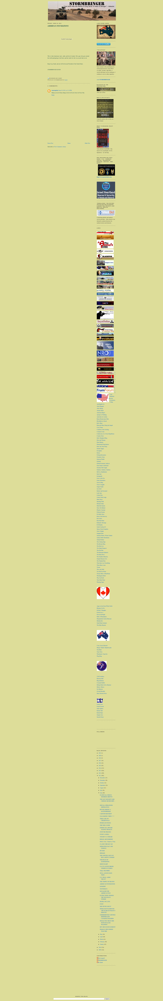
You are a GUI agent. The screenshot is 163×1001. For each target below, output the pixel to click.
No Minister (100, 689)
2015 (100, 765)
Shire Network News (102, 693)
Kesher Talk (100, 710)
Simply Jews (100, 715)
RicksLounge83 (101, 958)
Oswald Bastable (101, 691)
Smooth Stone (100, 717)
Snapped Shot (100, 533)
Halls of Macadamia (102, 616)
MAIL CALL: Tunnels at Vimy (107, 841)
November (102, 780)
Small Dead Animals (102, 623)
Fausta (98, 453)
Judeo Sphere (100, 708)
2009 (100, 950)
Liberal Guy (100, 495)
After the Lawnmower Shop (111, 400)
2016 (100, 763)
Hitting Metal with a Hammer (104, 685)
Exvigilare (99, 451)
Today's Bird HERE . (105, 870)
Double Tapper (100, 448)
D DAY (101, 904)
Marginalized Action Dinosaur (104, 619)
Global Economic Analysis (103, 463)
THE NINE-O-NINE (105, 825)
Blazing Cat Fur (101, 608)
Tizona (98, 567)
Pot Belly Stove (100, 514)
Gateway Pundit (100, 459)
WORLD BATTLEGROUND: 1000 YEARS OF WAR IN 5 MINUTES (107, 910)
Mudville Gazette (101, 506)
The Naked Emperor (102, 548)
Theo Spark (100, 962)
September (103, 785)
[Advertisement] (60, 130)
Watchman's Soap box (102, 654)
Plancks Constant (101, 510)
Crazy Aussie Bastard (102, 645)
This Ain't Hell (100, 569)
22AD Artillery (100, 676)
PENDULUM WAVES (105, 823)
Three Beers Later (101, 565)
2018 (100, 758)
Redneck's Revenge (101, 522)
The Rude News (101, 554)
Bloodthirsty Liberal (102, 421)
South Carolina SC (101, 527)
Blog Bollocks (100, 680)
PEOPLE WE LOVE (105, 901)
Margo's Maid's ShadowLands (104, 647)
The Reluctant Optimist (102, 552)
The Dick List (100, 546)
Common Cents (100, 431)
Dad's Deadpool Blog (102, 438)
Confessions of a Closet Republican (105, 434)
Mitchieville (100, 621)
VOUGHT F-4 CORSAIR (106, 837)
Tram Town (99, 652)
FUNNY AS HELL (104, 834)
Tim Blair (99, 650)
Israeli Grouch (100, 706)
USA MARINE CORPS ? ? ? (107, 816)
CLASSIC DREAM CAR (106, 844)
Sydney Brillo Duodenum (103, 537)
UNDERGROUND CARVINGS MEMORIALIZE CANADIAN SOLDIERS (107, 916)
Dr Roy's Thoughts (101, 610)
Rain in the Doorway (102, 516)
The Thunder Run (101, 561)
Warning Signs (100, 582)
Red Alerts (99, 518)
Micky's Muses (100, 687)
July (101, 790)
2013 (100, 770)
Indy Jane (99, 474)
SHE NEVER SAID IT (105, 906)
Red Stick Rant (100, 520)
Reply (53, 95)
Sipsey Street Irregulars (102, 529)
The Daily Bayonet (101, 625)
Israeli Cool (100, 704)
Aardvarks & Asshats (102, 417)
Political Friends (101, 512)
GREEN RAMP (104, 864)
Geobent (99, 461)
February (102, 941)
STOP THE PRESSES (105, 832)
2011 (100, 775)
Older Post (87, 143)
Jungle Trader (100, 486)
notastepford (55, 90)
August (102, 788)
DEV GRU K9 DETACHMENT (107, 927)
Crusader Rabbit (101, 683)
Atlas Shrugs (100, 408)
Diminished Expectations (103, 444)
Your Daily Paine (101, 580)
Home (69, 143)
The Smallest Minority (102, 556)
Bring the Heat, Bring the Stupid (105, 425)
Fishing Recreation (101, 455)
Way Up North (100, 578)
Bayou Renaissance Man (103, 419)
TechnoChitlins (100, 540)
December (102, 778)
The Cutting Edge (101, 542)
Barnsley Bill (100, 678)
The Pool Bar (100, 550)
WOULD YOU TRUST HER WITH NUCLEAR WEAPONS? (107, 922)
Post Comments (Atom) (60, 146)
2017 (100, 760)
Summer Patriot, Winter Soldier (104, 535)
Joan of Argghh (100, 484)
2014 (100, 768)
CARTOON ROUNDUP (106, 814)
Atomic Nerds (100, 410)
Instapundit (99, 476)
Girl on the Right (101, 614)
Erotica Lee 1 (100, 612)
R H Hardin (99, 525)
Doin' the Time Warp (102, 446)
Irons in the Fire (101, 478)
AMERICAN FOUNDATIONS (107, 884)
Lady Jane (99, 493)
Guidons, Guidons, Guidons (103, 470)
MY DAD (102, 850)
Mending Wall (100, 501)
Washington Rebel (101, 576)
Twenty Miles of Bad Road (103, 573)
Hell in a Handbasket (102, 472)
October (102, 783)
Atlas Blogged (100, 406)
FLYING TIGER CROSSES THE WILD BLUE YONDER (107, 897)
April (101, 936)
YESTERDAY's (104, 889)
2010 (100, 947)
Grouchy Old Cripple (102, 467)
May (101, 934)
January (102, 944)
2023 (100, 753)
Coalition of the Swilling (103, 429)
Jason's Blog (100, 482)
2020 (100, 755)
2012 (100, 773)
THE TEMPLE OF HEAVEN (107, 881)
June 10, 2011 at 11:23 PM (65, 90)
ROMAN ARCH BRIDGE (106, 839)
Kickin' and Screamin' (102, 491)
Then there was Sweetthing (103, 563)
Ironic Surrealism (101, 480)
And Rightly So (100, 404)
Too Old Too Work (101, 571)
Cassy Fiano (100, 427)
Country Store (100, 436)
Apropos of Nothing (102, 415)
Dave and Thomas (101, 440)
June (101, 793)
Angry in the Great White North (104, 606)
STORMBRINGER (102, 960)
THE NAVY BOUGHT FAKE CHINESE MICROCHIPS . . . (107, 801)
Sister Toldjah (100, 531)
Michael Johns (100, 503)
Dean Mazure (100, 442)
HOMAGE (102, 853)
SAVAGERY (103, 886)
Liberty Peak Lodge (101, 497)
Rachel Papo (100, 713)
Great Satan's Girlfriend (102, 465)
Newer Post (50, 143)
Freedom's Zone (101, 457)
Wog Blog (99, 656)
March (102, 939)
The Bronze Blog (101, 544)
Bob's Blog (99, 423)
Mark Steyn (99, 499)
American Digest (101, 412)
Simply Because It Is (102, 559)
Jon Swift (99, 489)
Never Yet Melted (101, 508)
